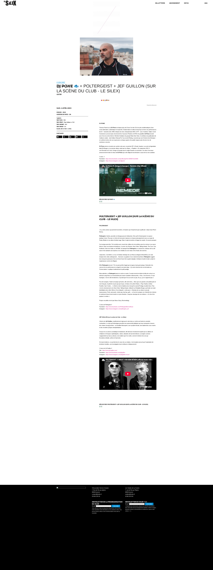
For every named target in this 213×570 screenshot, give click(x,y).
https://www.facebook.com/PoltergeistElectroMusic (119, 306)
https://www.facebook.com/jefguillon (115, 352)
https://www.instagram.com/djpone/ (115, 161)
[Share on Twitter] (66, 137)
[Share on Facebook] (59, 137)
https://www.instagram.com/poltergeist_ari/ (117, 308)
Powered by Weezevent (151, 105)
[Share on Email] (78, 137)
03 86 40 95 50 (129, 496)
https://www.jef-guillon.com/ (109, 350)
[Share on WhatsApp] (85, 137)
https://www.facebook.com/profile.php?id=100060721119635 (122, 158)
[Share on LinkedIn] (72, 137)
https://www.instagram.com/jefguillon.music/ (118, 354)
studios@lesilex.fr (130, 494)
